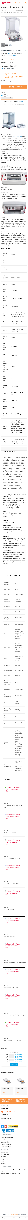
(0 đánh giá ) (13, 55)
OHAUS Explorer (17, 136)
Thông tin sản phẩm (7, 98)
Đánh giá (16, 98)
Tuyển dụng (3, 1156)
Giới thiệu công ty (5, 1152)
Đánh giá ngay (14, 1064)
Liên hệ (12, 60)
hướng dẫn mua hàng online (7, 1137)
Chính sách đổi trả (5, 1142)
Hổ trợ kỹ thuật (4, 1140)
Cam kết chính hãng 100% (9, 68)
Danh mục (12, 10)
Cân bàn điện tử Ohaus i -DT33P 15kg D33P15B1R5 (21, 1089)
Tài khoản (3, 1163)
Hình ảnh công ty (5, 1154)
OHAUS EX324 (20, 102)
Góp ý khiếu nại (4, 1159)
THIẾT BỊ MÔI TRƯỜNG (14, 7)
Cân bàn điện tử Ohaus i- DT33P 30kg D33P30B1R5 (7, 1089)
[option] (3, 45)
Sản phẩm (7, 10)
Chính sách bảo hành (6, 1144)
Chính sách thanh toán (6, 1146)
